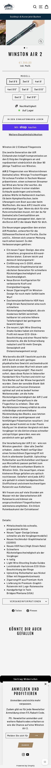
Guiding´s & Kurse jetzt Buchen (25, 16)
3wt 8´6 (13, 81)
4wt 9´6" (12, 89)
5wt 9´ (25, 89)
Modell (25, 76)
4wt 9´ (38, 81)
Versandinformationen (25, 601)
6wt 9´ (18, 97)
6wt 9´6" (31, 97)
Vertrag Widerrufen (25, 679)
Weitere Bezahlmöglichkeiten (25, 134)
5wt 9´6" (39, 89)
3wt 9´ (26, 81)
